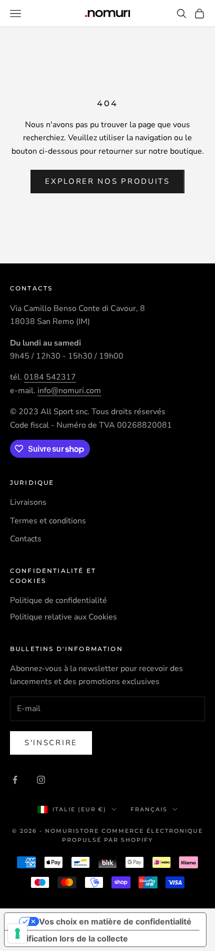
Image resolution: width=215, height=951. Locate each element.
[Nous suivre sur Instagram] (41, 780)
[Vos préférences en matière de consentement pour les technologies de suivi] (17, 933)
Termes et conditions (48, 520)
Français (149, 809)
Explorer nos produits (107, 181)
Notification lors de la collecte (70, 938)
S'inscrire (51, 743)
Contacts (26, 538)
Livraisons (28, 502)
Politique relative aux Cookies (63, 616)
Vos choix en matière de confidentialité (115, 921)
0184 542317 (50, 377)
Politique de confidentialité (58, 600)
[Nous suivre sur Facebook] (15, 780)
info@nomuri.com (69, 390)
